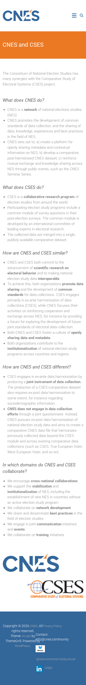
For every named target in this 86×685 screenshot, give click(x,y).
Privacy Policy (52, 626)
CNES (48, 668)
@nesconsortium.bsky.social (55, 659)
